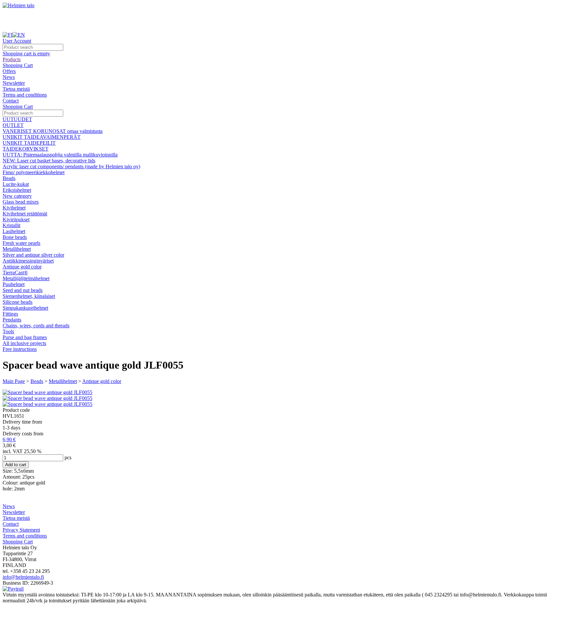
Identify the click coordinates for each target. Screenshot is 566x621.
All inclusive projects (24, 343)
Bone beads (15, 237)
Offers (9, 71)
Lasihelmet (14, 231)
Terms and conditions (25, 95)
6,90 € (9, 439)
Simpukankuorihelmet (25, 308)
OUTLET (13, 125)
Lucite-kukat (16, 184)
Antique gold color (22, 266)
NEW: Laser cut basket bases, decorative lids (49, 160)
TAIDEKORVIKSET (25, 149)
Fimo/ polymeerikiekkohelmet (34, 172)
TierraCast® (15, 272)
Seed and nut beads (23, 290)
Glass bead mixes (21, 202)
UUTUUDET (17, 119)
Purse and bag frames (25, 337)
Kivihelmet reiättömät (25, 213)
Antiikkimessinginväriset (28, 261)
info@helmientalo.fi (23, 577)
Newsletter (14, 83)
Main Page (14, 381)
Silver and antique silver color (33, 255)
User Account (17, 41)
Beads (9, 178)
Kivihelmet (14, 207)
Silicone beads (17, 302)
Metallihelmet (17, 249)
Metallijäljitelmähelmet (26, 278)
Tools (8, 331)
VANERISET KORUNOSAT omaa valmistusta (53, 131)
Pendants (12, 319)
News (9, 77)
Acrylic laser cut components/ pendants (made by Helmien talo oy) (71, 166)
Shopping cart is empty (26, 53)
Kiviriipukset (16, 219)
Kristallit (11, 225)
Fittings (10, 314)
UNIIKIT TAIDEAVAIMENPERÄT (42, 137)
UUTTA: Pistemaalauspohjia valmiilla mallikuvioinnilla (60, 154)
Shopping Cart (18, 65)
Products (12, 59)
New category (17, 196)
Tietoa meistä (16, 89)
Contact (11, 100)
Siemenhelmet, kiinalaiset (29, 296)
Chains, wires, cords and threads (36, 325)
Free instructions (20, 349)
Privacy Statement (21, 530)
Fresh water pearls (21, 243)
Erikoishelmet (17, 190)
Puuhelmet (14, 284)
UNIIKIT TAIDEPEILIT (29, 143)
